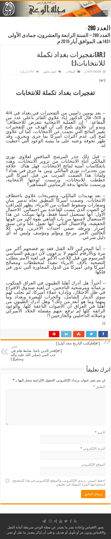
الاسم (100, 432)
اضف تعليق (49, 71)
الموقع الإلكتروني (93, 464)
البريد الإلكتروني (92, 448)
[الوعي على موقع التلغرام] (44, 521)
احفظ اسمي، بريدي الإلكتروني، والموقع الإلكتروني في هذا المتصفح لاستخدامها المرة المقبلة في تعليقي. (58, 482)
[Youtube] (61, 521)
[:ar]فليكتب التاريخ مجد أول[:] (78, 341)
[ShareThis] (55, 521)
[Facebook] (70, 521)
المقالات (70, 71)
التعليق (99, 387)
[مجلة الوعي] (55, 9)
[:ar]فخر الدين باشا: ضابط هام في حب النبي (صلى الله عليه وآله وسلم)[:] (36, 353)
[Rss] (75, 521)
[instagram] (50, 521)
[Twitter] (66, 521)
